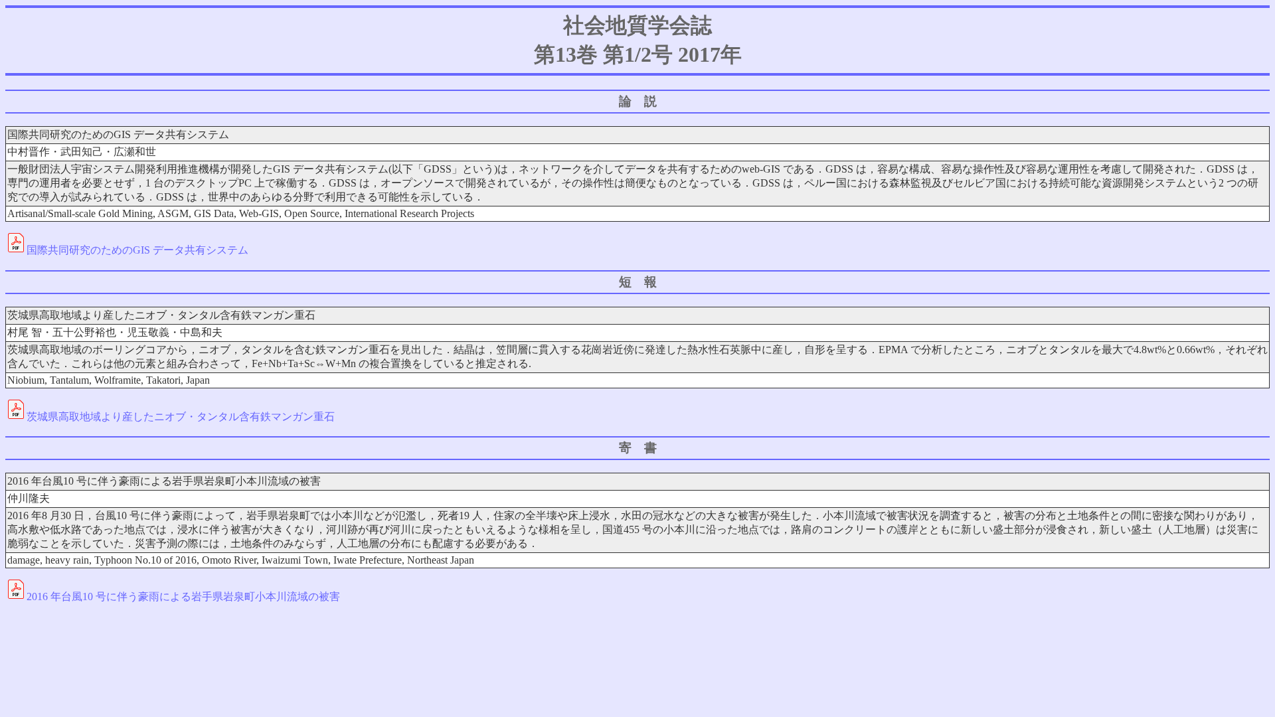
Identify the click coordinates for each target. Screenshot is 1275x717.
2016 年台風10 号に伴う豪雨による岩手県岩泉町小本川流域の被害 (183, 596)
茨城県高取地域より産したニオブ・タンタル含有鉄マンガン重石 (181, 416)
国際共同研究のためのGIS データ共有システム (137, 250)
